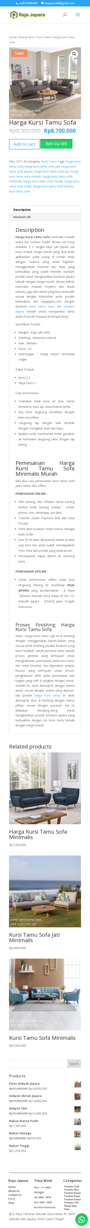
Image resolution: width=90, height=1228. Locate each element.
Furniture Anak (71, 1186)
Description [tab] (22, 210)
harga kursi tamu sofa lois (51, 171)
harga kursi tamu (47, 695)
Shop (11, 1203)
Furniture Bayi (71, 1189)
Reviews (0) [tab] (22, 217)
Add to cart (24, 144)
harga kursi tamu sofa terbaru (53, 186)
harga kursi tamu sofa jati (42, 166)
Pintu (66, 1209)
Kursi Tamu (44, 37)
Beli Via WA (56, 143)
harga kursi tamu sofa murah (43, 181)
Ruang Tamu (26, 37)
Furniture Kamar (72, 1192)
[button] (74, 54)
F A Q (11, 1199)
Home (13, 37)
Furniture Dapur (72, 1196)
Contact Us (14, 1195)
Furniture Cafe (71, 1202)
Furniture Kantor (72, 1199)
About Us (13, 1191)
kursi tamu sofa (19, 191)
